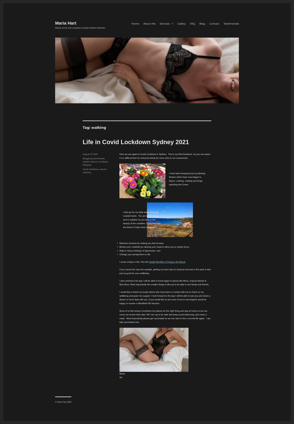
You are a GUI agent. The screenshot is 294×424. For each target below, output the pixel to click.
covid (85, 169)
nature (103, 169)
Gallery (181, 23)
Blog (202, 23)
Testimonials (231, 23)
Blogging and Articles (93, 158)
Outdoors (103, 161)
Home (135, 23)
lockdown (94, 169)
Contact (214, 23)
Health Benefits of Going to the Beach (167, 262)
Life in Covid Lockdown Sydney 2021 (136, 142)
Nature (94, 161)
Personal (87, 165)
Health (86, 161)
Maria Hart (65, 23)
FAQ (192, 23)
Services (165, 23)
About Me (149, 23)
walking (87, 172)
